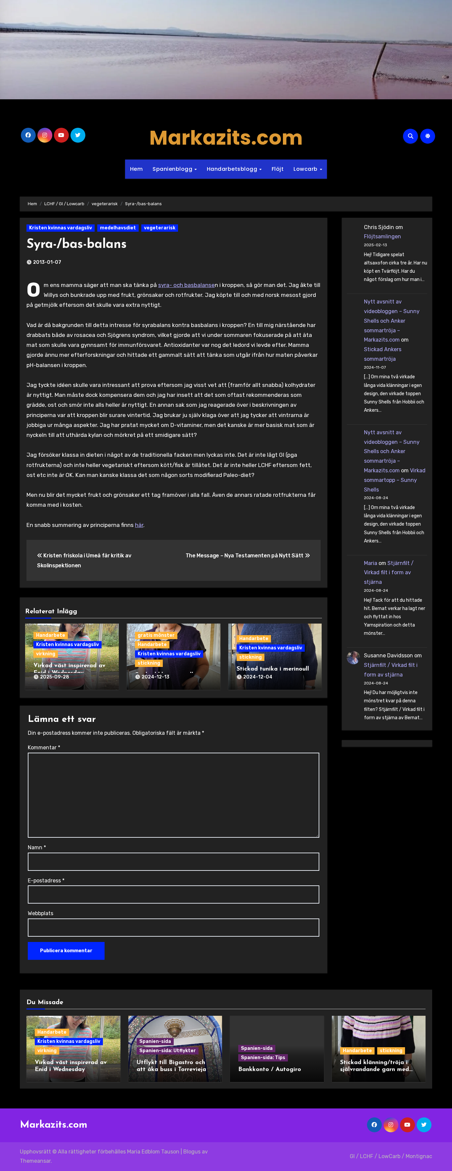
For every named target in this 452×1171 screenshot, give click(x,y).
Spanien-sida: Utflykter (167, 1051)
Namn (37, 847)
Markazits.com (226, 138)
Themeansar (35, 1161)
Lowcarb (306, 169)
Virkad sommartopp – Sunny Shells (395, 480)
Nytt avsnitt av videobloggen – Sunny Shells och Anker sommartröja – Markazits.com (392, 321)
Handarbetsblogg (233, 169)
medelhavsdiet (118, 228)
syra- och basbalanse (186, 285)
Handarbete (50, 635)
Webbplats (40, 913)
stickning (149, 663)
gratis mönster (156, 635)
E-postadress (46, 880)
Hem (136, 169)
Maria (370, 563)
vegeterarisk (159, 228)
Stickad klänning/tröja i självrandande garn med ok (374, 1070)
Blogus (192, 1151)
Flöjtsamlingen (382, 236)
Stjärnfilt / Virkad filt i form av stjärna (389, 573)
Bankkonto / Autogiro (269, 1070)
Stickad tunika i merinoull (273, 669)
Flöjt (278, 169)
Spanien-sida (155, 1041)
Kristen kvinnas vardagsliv (60, 228)
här (139, 525)
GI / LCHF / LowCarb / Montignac (391, 1156)
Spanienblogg (173, 169)
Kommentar (44, 747)
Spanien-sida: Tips (263, 1057)
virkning (45, 654)
